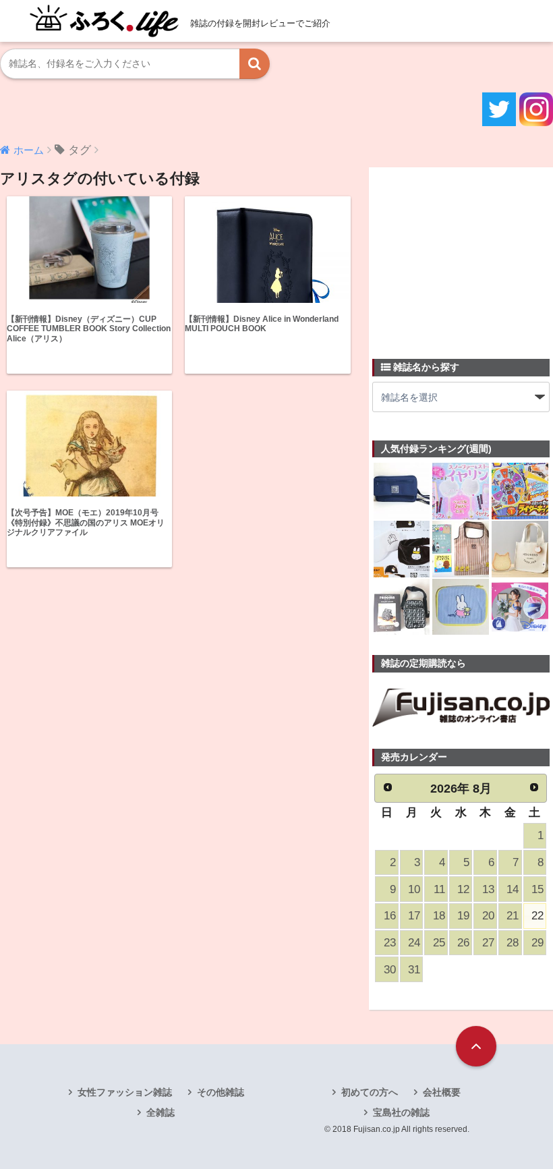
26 (463, 942)
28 (512, 942)
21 (512, 915)
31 (414, 969)
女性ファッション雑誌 (125, 1092)
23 (390, 942)
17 (414, 915)
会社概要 (442, 1092)
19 (463, 915)
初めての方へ (369, 1092)
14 (512, 889)
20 (488, 915)
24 (414, 942)
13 (488, 889)
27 (488, 942)
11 (439, 889)
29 (537, 942)
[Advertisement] (462, 255)
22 (537, 915)
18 (439, 915)
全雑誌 (160, 1112)
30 (390, 969)
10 (414, 889)
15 (537, 889)
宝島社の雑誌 (401, 1112)
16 (390, 915)
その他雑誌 (220, 1092)
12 (463, 889)
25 (439, 942)
